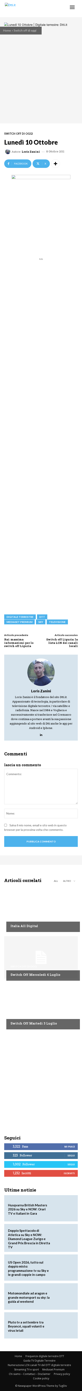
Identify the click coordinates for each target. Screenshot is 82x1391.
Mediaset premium (19, 622)
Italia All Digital (24, 926)
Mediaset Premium (53, 1369)
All (56, 880)
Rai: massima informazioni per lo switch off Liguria (18, 642)
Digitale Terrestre (20, 616)
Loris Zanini (31, 151)
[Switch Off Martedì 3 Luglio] (41, 1006)
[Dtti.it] (29, 8)
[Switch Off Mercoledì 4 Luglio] (41, 957)
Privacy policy (62, 1374)
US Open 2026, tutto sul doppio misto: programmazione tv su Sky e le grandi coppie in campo (28, 1268)
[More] (55, 163)
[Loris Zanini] (8, 151)
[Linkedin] (41, 733)
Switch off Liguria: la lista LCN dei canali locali (62, 642)
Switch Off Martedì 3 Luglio (34, 1023)
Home (7, 30)
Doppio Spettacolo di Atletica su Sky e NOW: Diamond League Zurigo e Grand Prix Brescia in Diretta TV (29, 1239)
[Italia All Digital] (41, 909)
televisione (57, 622)
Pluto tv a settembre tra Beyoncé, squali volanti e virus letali (26, 1326)
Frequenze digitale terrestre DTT (44, 1356)
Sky (40, 622)
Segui (71, 1155)
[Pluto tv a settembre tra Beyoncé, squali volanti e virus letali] (63, 1325)
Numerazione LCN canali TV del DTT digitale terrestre (39, 1365)
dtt (42, 616)
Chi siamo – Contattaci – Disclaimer (29, 1374)
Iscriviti (69, 1173)
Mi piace (69, 1146)
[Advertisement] (41, 434)
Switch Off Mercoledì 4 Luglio (35, 974)
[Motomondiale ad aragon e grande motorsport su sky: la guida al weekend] (63, 1296)
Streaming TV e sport (26, 1369)
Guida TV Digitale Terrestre (39, 1360)
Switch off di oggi (25, 30)
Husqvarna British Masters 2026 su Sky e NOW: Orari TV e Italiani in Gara (27, 1209)
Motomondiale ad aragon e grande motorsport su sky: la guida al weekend (29, 1297)
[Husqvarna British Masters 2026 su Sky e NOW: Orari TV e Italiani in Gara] (63, 1208)
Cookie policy (41, 1378)
